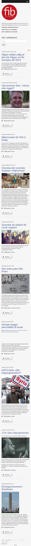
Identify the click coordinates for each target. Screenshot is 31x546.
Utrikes (13, 416)
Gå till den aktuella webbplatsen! (20, 25)
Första (3, 540)
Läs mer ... (7, 73)
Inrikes (13, 120)
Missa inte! (14, 69)
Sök (3, 44)
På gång (13, 470)
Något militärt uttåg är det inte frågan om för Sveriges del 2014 (13, 57)
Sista (6, 541)
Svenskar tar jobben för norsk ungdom (14, 226)
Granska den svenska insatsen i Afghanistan (13, 169)
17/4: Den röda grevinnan (15, 432)
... (16, 540)
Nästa (3, 541)
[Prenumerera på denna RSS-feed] (28, 50)
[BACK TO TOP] (15, 545)
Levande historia (15, 308)
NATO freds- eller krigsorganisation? (11, 371)
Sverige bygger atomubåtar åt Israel (12, 325)
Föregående (8, 540)
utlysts (10, 520)
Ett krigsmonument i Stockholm (12, 488)
